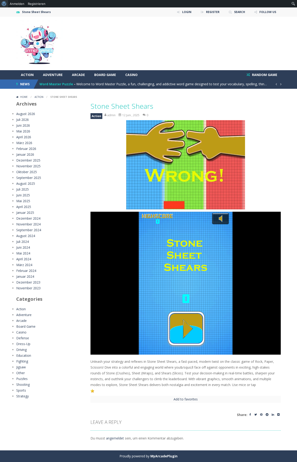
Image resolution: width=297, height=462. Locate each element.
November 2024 (28, 224)
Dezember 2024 (28, 218)
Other (20, 373)
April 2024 (23, 259)
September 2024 (28, 230)
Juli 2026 (22, 119)
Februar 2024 (26, 270)
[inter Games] (39, 43)
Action (27, 75)
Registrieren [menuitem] (36, 4)
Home (23, 97)
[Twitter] (255, 415)
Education (23, 355)
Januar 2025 (25, 212)
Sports (21, 390)
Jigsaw (21, 367)
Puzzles (22, 378)
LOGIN (186, 12)
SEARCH (239, 12)
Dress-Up (23, 344)
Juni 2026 (23, 125)
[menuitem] (4, 3)
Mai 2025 (23, 201)
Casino (131, 75)
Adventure (53, 75)
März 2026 (24, 143)
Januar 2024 (25, 276)
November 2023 (28, 288)
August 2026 (25, 114)
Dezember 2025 (28, 160)
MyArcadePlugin (164, 456)
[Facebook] (250, 415)
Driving (21, 349)
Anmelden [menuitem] (17, 4)
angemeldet (115, 438)
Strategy (22, 396)
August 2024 (25, 236)
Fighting (22, 361)
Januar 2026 (25, 154)
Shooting (23, 384)
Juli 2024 (22, 241)
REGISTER (213, 12)
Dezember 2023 (28, 282)
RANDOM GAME (264, 75)
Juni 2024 (23, 247)
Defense (22, 338)
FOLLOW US (267, 12)
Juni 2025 (23, 195)
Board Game (105, 75)
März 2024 (24, 265)
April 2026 (23, 137)
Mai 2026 (23, 131)
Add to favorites (186, 399)
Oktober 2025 (26, 172)
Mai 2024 (23, 253)
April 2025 (23, 207)
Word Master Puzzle (56, 84)
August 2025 (25, 183)
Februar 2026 (26, 148)
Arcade (78, 75)
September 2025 (28, 177)
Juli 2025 (22, 189)
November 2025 (28, 166)
